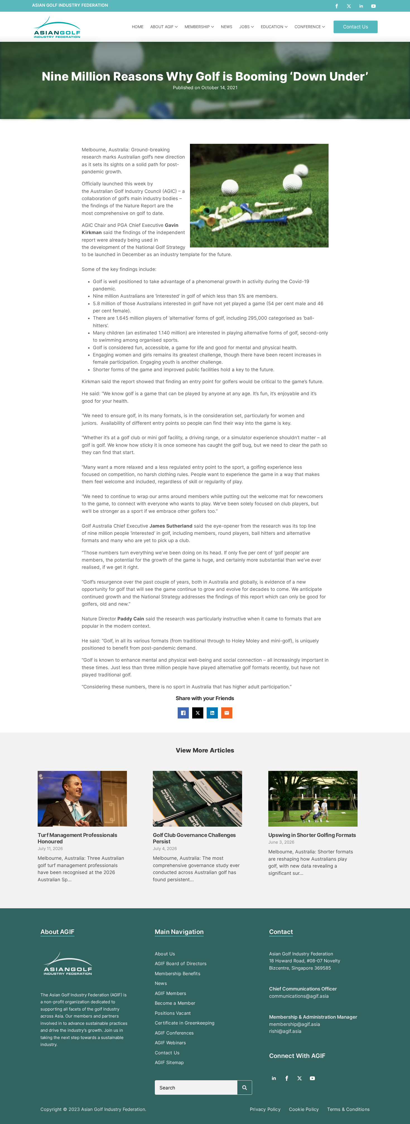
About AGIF (161, 26)
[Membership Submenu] (213, 27)
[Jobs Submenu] (253, 27)
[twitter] (348, 6)
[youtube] (373, 6)
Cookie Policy (304, 1109)
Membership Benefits (177, 973)
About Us (165, 954)
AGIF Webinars (170, 1042)
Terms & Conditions (348, 1109)
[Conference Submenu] (324, 27)
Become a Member (175, 1003)
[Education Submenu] (286, 27)
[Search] (244, 1088)
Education (272, 26)
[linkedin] (361, 6)
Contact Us (167, 1052)
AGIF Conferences (174, 1033)
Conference (308, 26)
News (226, 26)
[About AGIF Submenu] (176, 27)
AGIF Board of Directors (181, 963)
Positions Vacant (173, 1013)
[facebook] (336, 6)
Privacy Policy (265, 1109)
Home (137, 26)
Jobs (244, 26)
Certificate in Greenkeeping (184, 1023)
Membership (197, 26)
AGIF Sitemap (169, 1062)
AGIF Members (170, 993)
